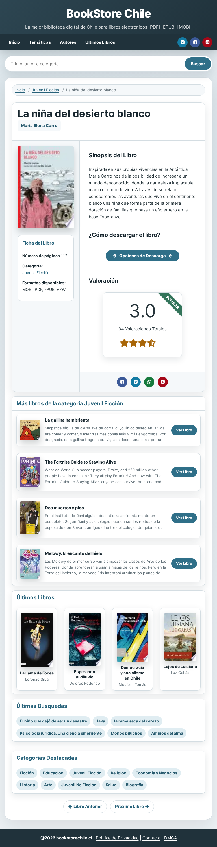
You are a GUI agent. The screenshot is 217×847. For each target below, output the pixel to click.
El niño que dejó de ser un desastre (53, 721)
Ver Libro (184, 430)
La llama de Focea (37, 673)
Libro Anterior (87, 806)
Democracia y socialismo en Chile (132, 672)
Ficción (27, 772)
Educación (53, 772)
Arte (48, 784)
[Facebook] (195, 42)
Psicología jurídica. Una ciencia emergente (61, 733)
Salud (111, 784)
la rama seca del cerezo (136, 721)
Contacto (151, 838)
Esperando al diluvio (84, 674)
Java (100, 721)
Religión (119, 772)
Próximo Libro (129, 806)
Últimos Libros (100, 42)
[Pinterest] (207, 42)
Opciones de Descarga (142, 255)
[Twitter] (182, 42)
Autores (68, 42)
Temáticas (40, 42)
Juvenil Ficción (45, 90)
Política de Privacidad (117, 838)
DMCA (170, 838)
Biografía (134, 784)
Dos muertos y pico (64, 507)
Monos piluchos (126, 733)
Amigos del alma (167, 733)
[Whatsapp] (149, 382)
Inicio (14, 42)
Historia (27, 784)
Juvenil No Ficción (79, 784)
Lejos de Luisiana (180, 666)
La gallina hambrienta (67, 420)
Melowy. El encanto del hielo (73, 553)
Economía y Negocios (156, 772)
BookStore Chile (108, 13)
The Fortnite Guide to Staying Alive (80, 462)
